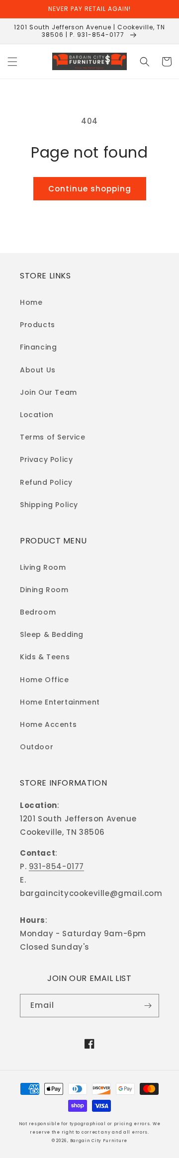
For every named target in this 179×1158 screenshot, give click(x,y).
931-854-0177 (56, 866)
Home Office (44, 680)
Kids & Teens (45, 657)
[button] (12, 62)
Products (37, 325)
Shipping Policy (49, 505)
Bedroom (38, 612)
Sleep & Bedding (52, 634)
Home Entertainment (60, 702)
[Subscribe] (148, 1005)
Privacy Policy (46, 459)
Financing (38, 347)
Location (37, 415)
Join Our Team (48, 392)
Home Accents (48, 724)
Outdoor (36, 747)
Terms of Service (53, 437)
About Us (38, 370)
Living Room (43, 567)
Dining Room (44, 590)
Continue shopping (89, 188)
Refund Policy (46, 482)
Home (31, 302)
